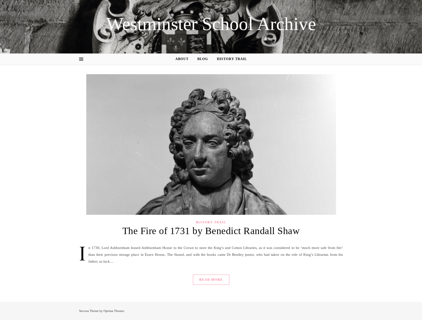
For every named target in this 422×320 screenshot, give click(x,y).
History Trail (232, 59)
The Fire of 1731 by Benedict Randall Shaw (211, 230)
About (182, 59)
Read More (211, 279)
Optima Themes (114, 311)
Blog (202, 59)
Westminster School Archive (211, 24)
